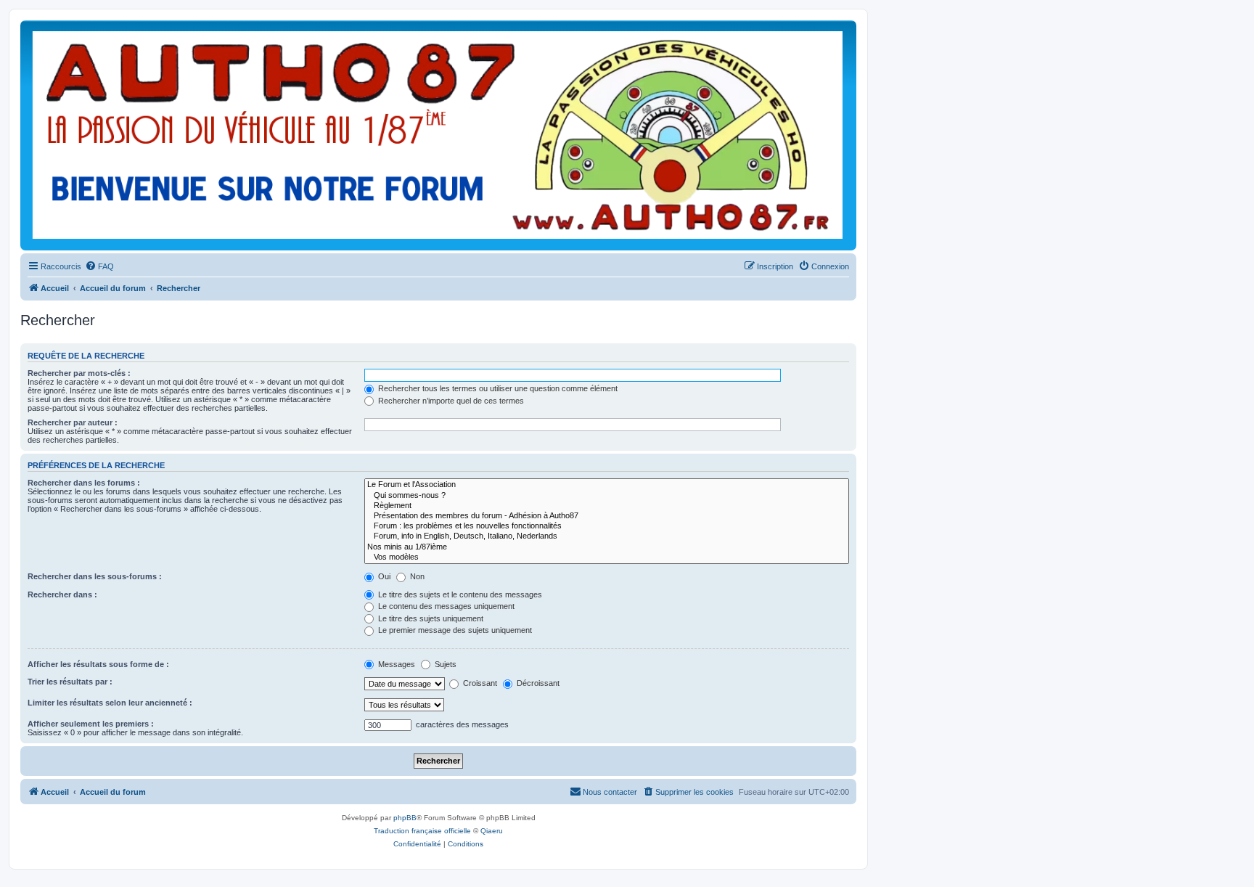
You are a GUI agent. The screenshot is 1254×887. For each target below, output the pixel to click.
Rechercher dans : (62, 594)
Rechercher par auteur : (73, 422)
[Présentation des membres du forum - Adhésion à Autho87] (607, 516)
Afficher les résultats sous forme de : (98, 664)
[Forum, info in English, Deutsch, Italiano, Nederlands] (607, 536)
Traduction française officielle (422, 831)
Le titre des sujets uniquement (429, 618)
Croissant (479, 683)
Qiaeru (491, 831)
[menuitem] (99, 266)
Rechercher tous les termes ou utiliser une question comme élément (497, 388)
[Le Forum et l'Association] (607, 485)
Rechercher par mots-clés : (79, 373)
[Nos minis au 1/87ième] (607, 547)
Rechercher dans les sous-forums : (95, 576)
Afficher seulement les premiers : (91, 723)
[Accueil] (438, 135)
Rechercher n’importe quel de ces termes (450, 400)
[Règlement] (607, 506)
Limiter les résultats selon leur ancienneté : (110, 702)
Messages (395, 664)
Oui (383, 576)
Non (416, 576)
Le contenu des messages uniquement (445, 606)
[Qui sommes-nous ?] (607, 496)
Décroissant (537, 683)
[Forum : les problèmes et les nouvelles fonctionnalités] (607, 526)
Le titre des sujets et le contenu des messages (459, 594)
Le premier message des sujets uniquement (454, 630)
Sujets (444, 664)
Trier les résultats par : (70, 681)
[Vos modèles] (607, 557)
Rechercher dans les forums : (84, 482)
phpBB (405, 818)
